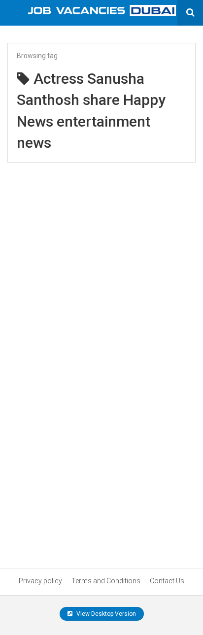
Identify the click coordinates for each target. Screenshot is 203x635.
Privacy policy (40, 581)
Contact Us (167, 581)
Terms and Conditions (105, 581)
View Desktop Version (105, 613)
